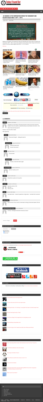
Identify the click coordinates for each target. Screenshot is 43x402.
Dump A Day (6, 390)
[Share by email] (29, 100)
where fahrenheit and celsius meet (23, 111)
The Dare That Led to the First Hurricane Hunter (16, 302)
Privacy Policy (3, 400)
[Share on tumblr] (26, 100)
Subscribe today (6, 245)
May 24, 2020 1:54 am (16, 159)
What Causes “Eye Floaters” (12, 372)
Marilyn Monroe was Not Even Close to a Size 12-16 (16, 357)
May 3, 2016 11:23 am (11, 151)
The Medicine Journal (8, 394)
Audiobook (35, 285)
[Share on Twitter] (18, 100)
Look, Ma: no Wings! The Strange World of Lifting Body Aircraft (19, 317)
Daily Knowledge (22, 108)
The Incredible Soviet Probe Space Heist (14, 297)
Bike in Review (6, 389)
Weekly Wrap (29, 108)
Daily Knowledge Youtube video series (24, 245)
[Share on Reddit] (21, 100)
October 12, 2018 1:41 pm (11, 175)
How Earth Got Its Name (11, 362)
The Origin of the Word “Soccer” (13, 352)
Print (25, 285)
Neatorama (6, 391)
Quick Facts (5, 113)
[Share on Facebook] (15, 100)
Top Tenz (5, 395)
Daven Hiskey (11, 20)
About (8, 400)
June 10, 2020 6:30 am (19, 208)
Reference (4, 46)
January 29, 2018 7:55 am (16, 143)
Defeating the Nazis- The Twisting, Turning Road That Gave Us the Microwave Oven (22, 307)
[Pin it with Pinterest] (23, 100)
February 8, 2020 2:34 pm (14, 200)
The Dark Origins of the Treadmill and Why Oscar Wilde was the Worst (20, 327)
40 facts (8, 111)
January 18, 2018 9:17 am (16, 167)
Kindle (28, 285)
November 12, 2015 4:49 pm (12, 122)
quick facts (15, 111)
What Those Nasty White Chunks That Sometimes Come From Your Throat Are (21, 342)
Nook (31, 285)
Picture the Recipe (7, 393)
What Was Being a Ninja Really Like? (14, 322)
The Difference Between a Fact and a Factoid (15, 347)
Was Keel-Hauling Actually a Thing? (14, 312)
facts (11, 111)
